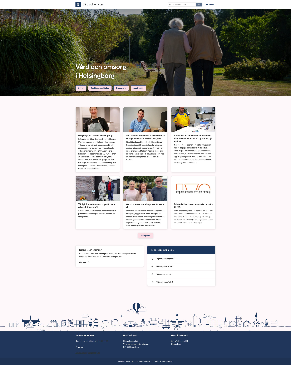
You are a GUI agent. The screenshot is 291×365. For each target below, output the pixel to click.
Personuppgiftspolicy (142, 361)
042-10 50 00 (102, 341)
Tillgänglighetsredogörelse (163, 361)
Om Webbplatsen (124, 361)
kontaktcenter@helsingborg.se (87, 353)
